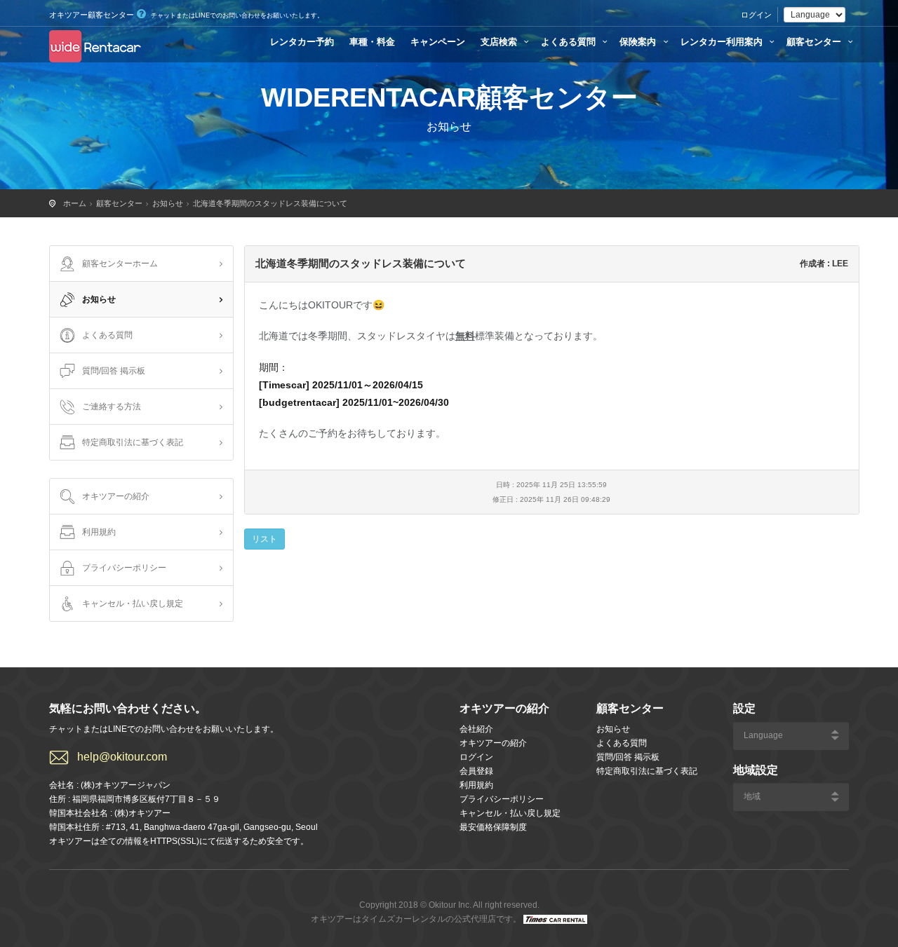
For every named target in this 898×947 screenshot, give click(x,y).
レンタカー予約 (302, 41)
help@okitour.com (122, 757)
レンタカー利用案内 (723, 41)
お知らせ (167, 203)
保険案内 (639, 41)
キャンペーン (437, 41)
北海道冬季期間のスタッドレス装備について (270, 203)
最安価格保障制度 (493, 827)
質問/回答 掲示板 (113, 371)
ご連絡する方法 (111, 406)
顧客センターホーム (120, 263)
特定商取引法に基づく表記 (132, 442)
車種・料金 (372, 41)
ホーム (74, 203)
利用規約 (99, 532)
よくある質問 (569, 41)
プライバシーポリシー (124, 568)
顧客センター (815, 41)
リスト (264, 539)
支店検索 (500, 41)
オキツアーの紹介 (115, 496)
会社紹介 (476, 729)
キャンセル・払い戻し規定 (132, 603)
